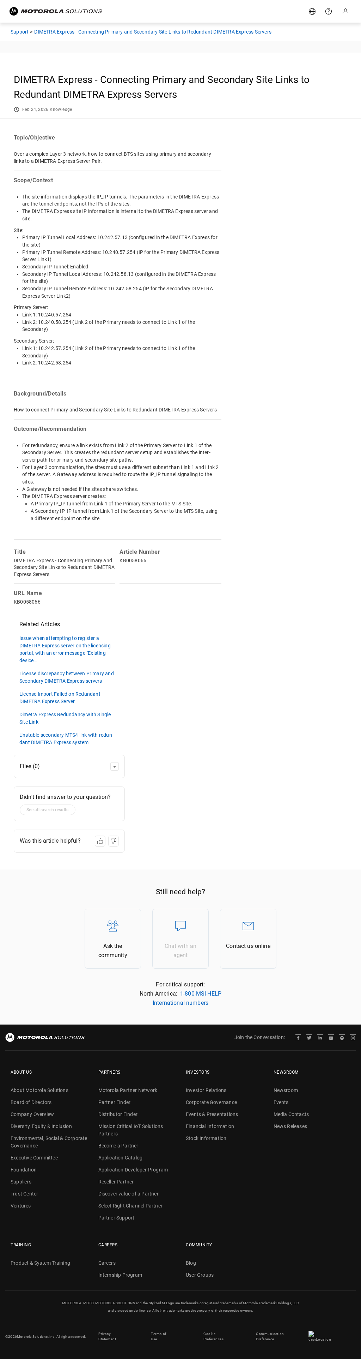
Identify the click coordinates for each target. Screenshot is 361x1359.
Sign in (346, 11)
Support (329, 11)
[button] (114, 766)
